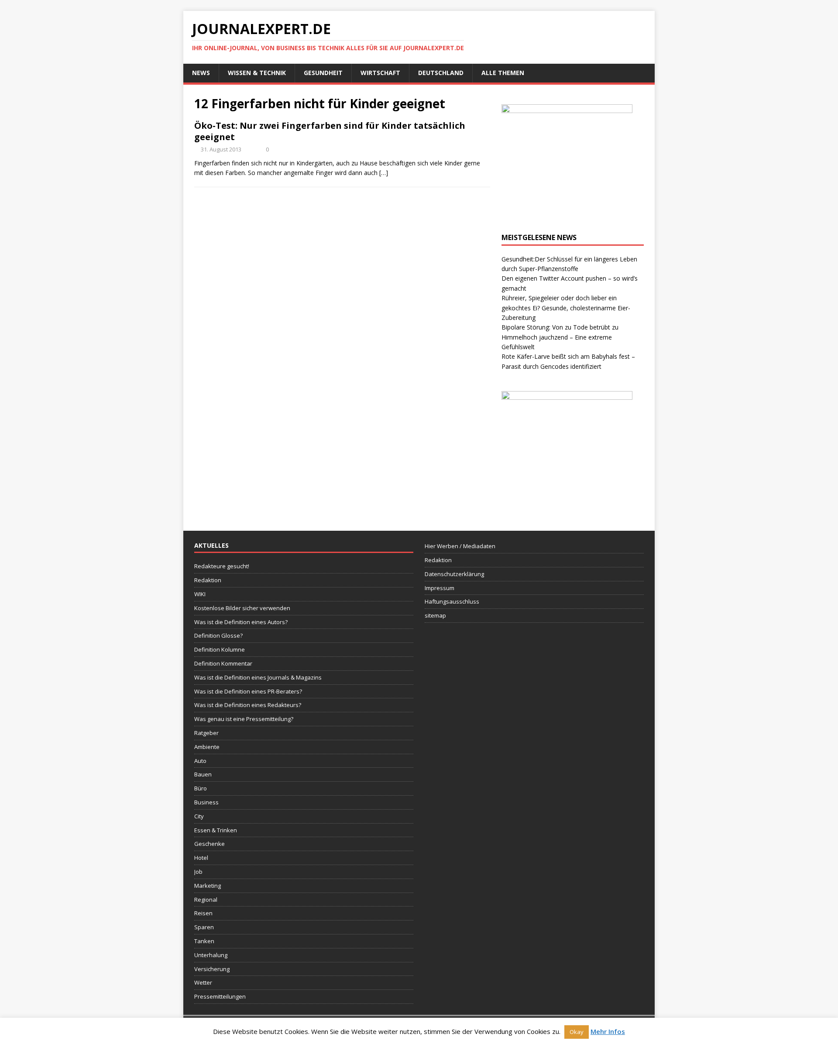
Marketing (207, 885)
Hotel (201, 858)
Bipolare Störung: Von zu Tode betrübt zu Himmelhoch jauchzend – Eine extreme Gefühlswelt (559, 337)
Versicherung (212, 969)
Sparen (204, 927)
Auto (200, 761)
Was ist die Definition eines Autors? (241, 622)
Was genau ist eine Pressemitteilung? (243, 719)
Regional (205, 899)
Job (198, 872)
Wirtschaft (380, 73)
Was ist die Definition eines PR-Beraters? (248, 691)
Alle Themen (502, 73)
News (201, 73)
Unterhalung (210, 955)
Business (206, 802)
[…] (383, 172)
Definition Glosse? (218, 635)
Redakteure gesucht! (221, 566)
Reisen (203, 913)
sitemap (435, 615)
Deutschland (441, 73)
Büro (200, 788)
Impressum (439, 588)
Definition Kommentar (223, 663)
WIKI (200, 594)
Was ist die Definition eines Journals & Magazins (258, 677)
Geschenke (209, 844)
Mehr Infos (608, 1031)
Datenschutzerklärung (454, 574)
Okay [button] (577, 1032)
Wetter (203, 982)
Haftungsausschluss (452, 601)
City (199, 816)
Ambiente (207, 747)
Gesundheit (323, 73)
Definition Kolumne (219, 649)
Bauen (203, 774)
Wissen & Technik (257, 73)
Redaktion (207, 580)
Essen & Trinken (215, 830)
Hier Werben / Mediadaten (460, 546)
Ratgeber (206, 733)
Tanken (204, 941)
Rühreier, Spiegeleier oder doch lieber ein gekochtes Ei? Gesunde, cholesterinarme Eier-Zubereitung (565, 308)
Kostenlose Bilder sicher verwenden (242, 608)
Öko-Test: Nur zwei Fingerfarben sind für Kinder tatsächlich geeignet (329, 131)
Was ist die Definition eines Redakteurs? (247, 705)
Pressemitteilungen (220, 996)
